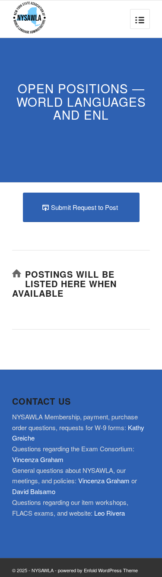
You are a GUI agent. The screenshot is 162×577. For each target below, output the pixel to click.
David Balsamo (33, 491)
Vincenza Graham (38, 459)
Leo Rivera (109, 512)
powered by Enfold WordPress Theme (98, 570)
